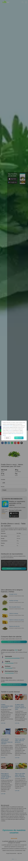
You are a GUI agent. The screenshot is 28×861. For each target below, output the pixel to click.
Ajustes (7, 437)
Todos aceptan (18, 437)
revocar (9, 430)
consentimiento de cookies (7, 425)
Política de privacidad (15, 433)
